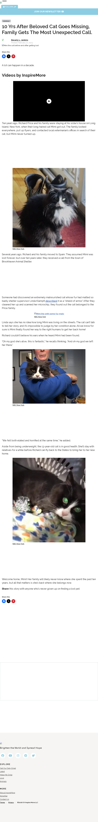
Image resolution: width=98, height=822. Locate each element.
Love (2, 778)
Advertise (3, 796)
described (51, 301)
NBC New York (18, 249)
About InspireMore (7, 793)
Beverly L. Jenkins (19, 40)
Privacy (11, 802)
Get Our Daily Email (8, 768)
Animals (6, 21)
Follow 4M (10, 7)
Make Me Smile (6, 775)
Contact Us (4, 799)
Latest (2, 771)
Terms (2, 802)
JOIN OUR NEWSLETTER (49, 11)
